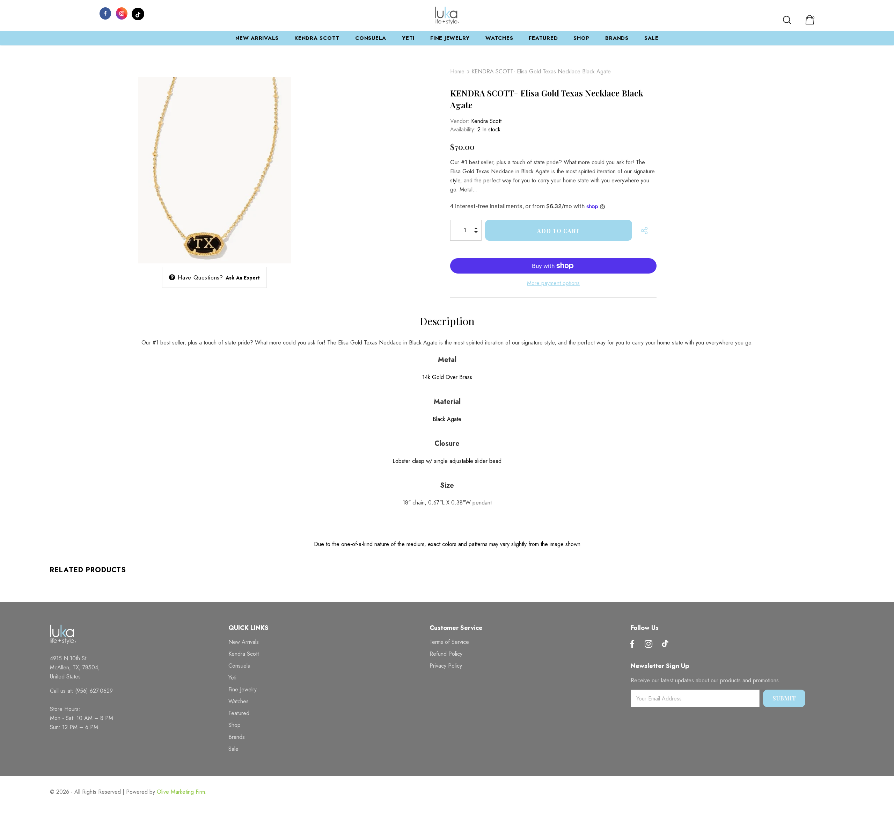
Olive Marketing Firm (181, 792)
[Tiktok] (665, 644)
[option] (214, 159)
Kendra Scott (486, 121)
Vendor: (459, 121)
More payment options (553, 283)
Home (457, 71)
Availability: (463, 129)
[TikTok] (138, 13)
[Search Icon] (787, 20)
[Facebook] (105, 13)
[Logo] (447, 15)
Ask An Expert (243, 277)
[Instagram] (121, 13)
